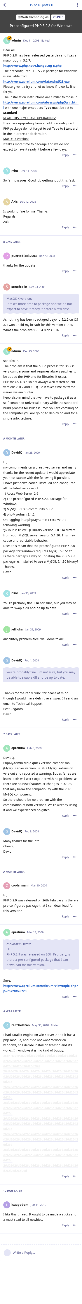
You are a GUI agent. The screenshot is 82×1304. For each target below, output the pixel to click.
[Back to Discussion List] (4, 5)
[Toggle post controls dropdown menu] (75, 155)
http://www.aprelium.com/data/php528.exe (36, 81)
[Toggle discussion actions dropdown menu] (77, 5)
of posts (40, 5)
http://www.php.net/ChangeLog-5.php (32, 66)
